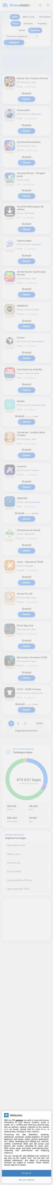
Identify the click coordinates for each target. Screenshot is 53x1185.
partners (19, 1120)
